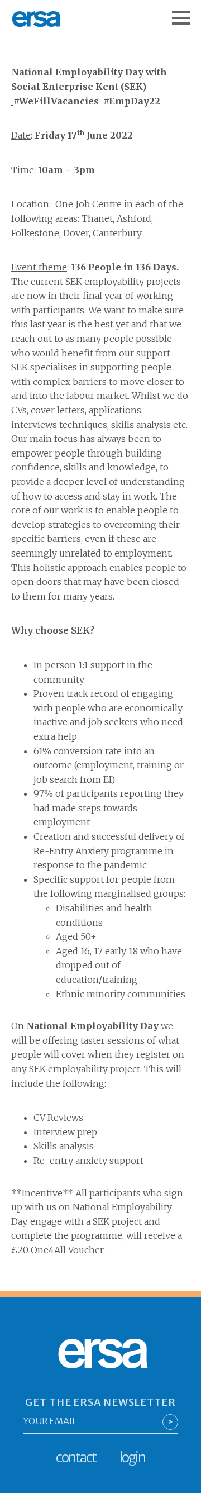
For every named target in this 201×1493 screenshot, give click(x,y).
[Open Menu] (186, 12)
